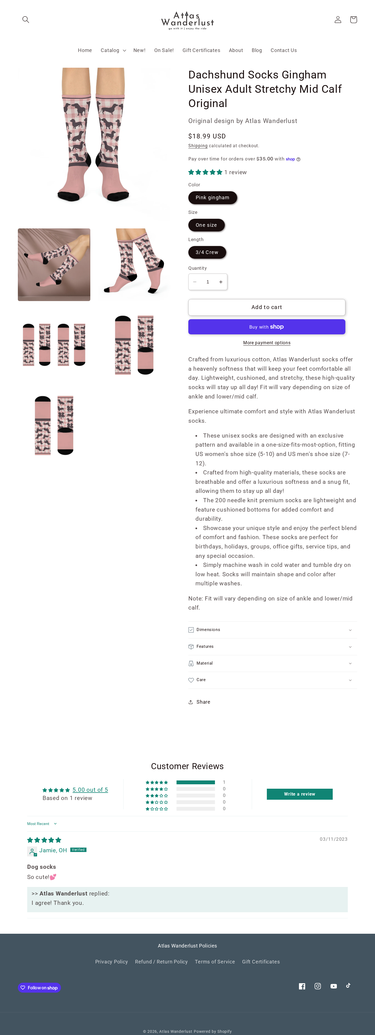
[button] (25, 20)
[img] (44, 840)
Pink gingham (213, 197)
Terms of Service (215, 962)
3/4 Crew (207, 252)
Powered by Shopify (213, 1031)
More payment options (266, 342)
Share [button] (204, 702)
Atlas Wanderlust (175, 1031)
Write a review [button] (299, 794)
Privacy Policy (111, 962)
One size (206, 225)
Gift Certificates (261, 962)
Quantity (197, 268)
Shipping (198, 145)
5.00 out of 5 (90, 790)
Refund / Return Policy (161, 962)
